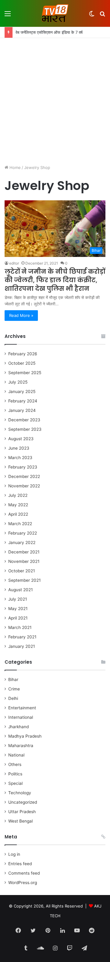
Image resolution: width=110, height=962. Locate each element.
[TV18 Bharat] (55, 13)
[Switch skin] (92, 16)
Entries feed (20, 863)
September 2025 (24, 372)
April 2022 (18, 514)
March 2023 (20, 457)
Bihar (13, 679)
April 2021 (18, 618)
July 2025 (18, 382)
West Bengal (20, 821)
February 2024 (22, 400)
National (16, 755)
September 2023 (25, 429)
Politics (15, 773)
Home (14, 167)
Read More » (21, 315)
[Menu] (8, 16)
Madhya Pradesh (25, 736)
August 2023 (21, 438)
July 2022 (18, 495)
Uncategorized (22, 802)
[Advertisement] (55, 102)
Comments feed (24, 873)
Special (15, 783)
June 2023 (18, 448)
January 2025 (21, 391)
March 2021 (19, 627)
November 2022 (24, 485)
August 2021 (20, 589)
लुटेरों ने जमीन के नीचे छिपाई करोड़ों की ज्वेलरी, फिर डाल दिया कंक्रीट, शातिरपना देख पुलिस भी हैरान (55, 280)
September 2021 (24, 580)
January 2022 (21, 542)
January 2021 (21, 646)
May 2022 (18, 504)
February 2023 (22, 467)
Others (14, 764)
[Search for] (102, 16)
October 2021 (21, 570)
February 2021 (22, 636)
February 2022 (22, 533)
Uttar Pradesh (22, 811)
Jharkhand (18, 726)
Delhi (13, 698)
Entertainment (22, 707)
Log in (14, 854)
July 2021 (17, 599)
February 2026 (22, 353)
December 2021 (23, 551)
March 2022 (20, 523)
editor (14, 263)
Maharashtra (20, 745)
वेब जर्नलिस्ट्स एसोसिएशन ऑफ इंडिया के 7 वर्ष (49, 32)
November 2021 (23, 561)
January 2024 (22, 410)
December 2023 (24, 419)
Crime (14, 688)
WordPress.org (22, 882)
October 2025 (21, 363)
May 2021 (18, 608)
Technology (19, 792)
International (20, 717)
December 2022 (24, 476)
